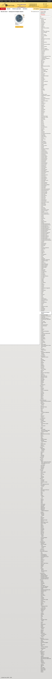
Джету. (42, 63)
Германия (42, 419)
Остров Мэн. (43, 181)
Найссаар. (43, 132)
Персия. (42, 216)
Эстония (42, 664)
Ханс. (42, 320)
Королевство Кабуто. (44, 100)
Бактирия (42, 378)
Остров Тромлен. (44, 195)
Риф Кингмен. (43, 244)
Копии (42, 487)
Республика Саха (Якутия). (45, 232)
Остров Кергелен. (44, 554)
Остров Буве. (43, 168)
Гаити (42, 410)
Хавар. (42, 640)
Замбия (42, 438)
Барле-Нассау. (43, 34)
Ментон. (42, 121)
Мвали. (42, 120)
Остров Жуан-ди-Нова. (45, 171)
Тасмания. (43, 294)
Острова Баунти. (44, 155)
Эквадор (42, 656)
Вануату (42, 397)
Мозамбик (42, 528)
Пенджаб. (42, 211)
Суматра (42, 450)
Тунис (42, 623)
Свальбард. (43, 258)
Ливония (42, 496)
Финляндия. (43, 308)
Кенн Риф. (42, 474)
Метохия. (42, 123)
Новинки (42, 11)
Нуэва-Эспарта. (43, 142)
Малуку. (42, 113)
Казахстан (42, 466)
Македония (43, 509)
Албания (42, 359)
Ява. (42, 347)
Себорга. (42, 261)
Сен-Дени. (43, 272)
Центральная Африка (44, 642)
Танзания (42, 614)
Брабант (42, 353)
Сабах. (42, 253)
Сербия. (42, 279)
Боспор (42, 391)
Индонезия (42, 448)
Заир (41, 437)
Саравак (42, 515)
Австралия (42, 348)
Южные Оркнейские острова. (46, 345)
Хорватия (42, 641)
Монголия (42, 531)
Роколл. (42, 246)
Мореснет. (43, 129)
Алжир (42, 361)
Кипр (41, 475)
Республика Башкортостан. (45, 223)
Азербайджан (43, 355)
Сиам (42, 611)
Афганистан (43, 374)
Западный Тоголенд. (44, 69)
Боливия (42, 389)
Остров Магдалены (44, 555)
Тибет (42, 615)
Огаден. (42, 144)
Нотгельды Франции (44, 551)
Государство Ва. (44, 57)
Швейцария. (43, 335)
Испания (42, 457)
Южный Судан (43, 669)
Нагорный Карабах (44, 537)
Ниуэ (42, 545)
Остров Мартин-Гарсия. (45, 556)
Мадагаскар (43, 508)
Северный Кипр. (44, 267)
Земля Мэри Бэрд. (44, 71)
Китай (42, 478)
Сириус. (42, 283)
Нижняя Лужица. (44, 136)
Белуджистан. (43, 384)
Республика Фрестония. (45, 578)
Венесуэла (42, 403)
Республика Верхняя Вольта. (46, 224)
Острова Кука (43, 546)
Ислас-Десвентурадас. (45, 75)
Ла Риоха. (42, 104)
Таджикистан (43, 609)
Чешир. (42, 332)
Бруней (42, 394)
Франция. (42, 310)
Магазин (3, 8)
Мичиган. (42, 124)
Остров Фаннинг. (44, 199)
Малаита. (42, 112)
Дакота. (42, 60)
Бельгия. (42, 36)
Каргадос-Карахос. (44, 84)
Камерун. (42, 80)
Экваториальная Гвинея (45, 657)
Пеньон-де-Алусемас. (44, 212)
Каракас (42, 404)
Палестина (42, 559)
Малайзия (42, 513)
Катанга (42, 486)
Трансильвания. (44, 298)
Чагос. (42, 326)
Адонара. (42, 21)
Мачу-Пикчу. (43, 119)
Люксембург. (43, 109)
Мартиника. (43, 118)
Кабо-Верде (43, 465)
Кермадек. (43, 88)
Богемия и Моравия (44, 646)
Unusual (42, 18)
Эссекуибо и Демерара (45, 412)
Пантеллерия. (43, 208)
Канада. (42, 82)
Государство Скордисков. (45, 58)
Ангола (42, 363)
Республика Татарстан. (45, 235)
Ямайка (42, 670)
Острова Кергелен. (44, 158)
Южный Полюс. (43, 346)
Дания (42, 428)
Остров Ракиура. (44, 185)
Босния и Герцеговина (44, 390)
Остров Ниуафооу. (44, 182)
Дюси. (42, 67)
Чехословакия (43, 648)
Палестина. (43, 207)
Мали (42, 516)
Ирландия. (43, 74)
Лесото (42, 498)
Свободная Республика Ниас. (46, 589)
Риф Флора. (43, 245)
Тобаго (42, 620)
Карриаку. (42, 85)
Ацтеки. (42, 33)
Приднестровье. (44, 221)
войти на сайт (23, 4)
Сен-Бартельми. (44, 271)
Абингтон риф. (43, 19)
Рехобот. (42, 242)
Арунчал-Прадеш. (44, 32)
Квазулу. (42, 86)
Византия (42, 405)
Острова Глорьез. (44, 157)
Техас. (42, 295)
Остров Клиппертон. (44, 174)
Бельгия (42, 385)
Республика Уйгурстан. (45, 236)
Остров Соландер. (44, 192)
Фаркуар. (42, 307)
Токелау (42, 547)
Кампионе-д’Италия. (44, 81)
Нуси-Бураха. (43, 141)
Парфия (42, 565)
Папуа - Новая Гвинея (44, 563)
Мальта (42, 518)
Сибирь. (42, 280)
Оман (42, 553)
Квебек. (42, 87)
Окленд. (42, 147)
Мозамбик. (43, 125)
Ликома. (42, 107)
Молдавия (42, 529)
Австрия (42, 351)
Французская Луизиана (44, 639)
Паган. (42, 206)
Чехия (42, 645)
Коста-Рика (42, 490)
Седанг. (42, 268)
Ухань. (42, 304)
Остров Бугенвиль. (44, 169)
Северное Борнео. (44, 266)
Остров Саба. (43, 187)
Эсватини (42, 661)
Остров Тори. (43, 194)
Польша (42, 568)
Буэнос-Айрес (43, 369)
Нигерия (42, 540)
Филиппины (43, 633)
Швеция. (42, 336)
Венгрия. (42, 43)
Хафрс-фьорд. (43, 322)
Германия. (43, 51)
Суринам (42, 603)
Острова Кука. (43, 161)
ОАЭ (41, 552)
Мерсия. (42, 122)
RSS (44, 11)
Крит (42, 424)
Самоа (42, 584)
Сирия (42, 596)
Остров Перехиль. (44, 183)
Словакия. (43, 284)
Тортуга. (42, 297)
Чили (41, 650)
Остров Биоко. (43, 166)
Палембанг (43, 449)
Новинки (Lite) (43, 12)
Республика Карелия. (44, 230)
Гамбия (42, 413)
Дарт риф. (43, 61)
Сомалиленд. (43, 290)
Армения (42, 370)
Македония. (43, 111)
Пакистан (42, 557)
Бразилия (42, 393)
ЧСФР (42, 649)
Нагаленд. (43, 131)
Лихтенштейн (43, 504)
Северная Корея (43, 590)
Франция (42, 638)
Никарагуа (42, 543)
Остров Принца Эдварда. (45, 184)
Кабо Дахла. (43, 79)
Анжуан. (42, 25)
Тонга (42, 618)
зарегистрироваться (21, 6)
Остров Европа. (43, 170)
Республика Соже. (44, 234)
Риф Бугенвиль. (43, 243)
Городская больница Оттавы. (46, 56)
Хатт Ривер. (43, 321)
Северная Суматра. (44, 265)
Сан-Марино (43, 585)
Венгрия (42, 402)
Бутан (42, 396)
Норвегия (42, 548)
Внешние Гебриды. (44, 48)
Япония (42, 671)
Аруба (42, 371)
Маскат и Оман (43, 523)
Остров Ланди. (43, 179)
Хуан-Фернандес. (44, 325)
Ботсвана (42, 392)
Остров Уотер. (43, 197)
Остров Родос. (43, 186)
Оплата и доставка (16, 8)
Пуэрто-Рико (43, 607)
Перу (41, 567)
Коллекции (42, 479)
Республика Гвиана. (44, 576)
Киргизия (42, 476)
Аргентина (42, 368)
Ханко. (42, 636)
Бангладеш (42, 379)
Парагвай (42, 564)
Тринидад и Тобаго (44, 619)
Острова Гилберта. (44, 156)
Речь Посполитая (44, 570)
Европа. (42, 68)
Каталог (8, 8)
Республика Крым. (44, 231)
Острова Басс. (43, 154)
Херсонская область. (44, 324)
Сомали (42, 600)
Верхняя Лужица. (44, 46)
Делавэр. (42, 62)
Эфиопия (42, 665)
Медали (42, 525)
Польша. (42, 217)
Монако (42, 530)
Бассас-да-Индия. (44, 35)
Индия (42, 447)
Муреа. (42, 130)
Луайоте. (42, 108)
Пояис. (42, 219)
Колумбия (42, 480)
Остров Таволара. (44, 193)
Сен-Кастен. (43, 273)
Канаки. (42, 83)
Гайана (42, 411)
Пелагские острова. (44, 210)
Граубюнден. (43, 59)
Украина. (42, 303)
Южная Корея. (43, 344)
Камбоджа (42, 467)
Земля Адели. (43, 70)
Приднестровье (43, 574)
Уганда (42, 626)
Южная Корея (43, 668)
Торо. (42, 296)
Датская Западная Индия (45, 430)
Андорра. (42, 24)
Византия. (42, 47)
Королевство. (43, 97)
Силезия (42, 571)
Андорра (42, 364)
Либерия (42, 499)
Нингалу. (42, 137)
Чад (41, 643)
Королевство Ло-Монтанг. (45, 489)
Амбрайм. (42, 362)
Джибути (42, 432)
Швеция (42, 652)
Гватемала (42, 415)
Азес (41, 358)
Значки (42, 442)
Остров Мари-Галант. (44, 180)
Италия (42, 459)
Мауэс (42, 524)
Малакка (42, 514)
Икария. (42, 72)
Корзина (37, 8)
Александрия (43, 360)
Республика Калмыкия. (45, 228)
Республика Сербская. (45, 233)
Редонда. (42, 222)
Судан (42, 602)
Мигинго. (42, 527)
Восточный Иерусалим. (45, 49)
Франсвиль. (43, 309)
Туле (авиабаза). (44, 302)
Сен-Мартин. (43, 274)
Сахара (42, 588)
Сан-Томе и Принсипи (44, 586)
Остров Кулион (43, 634)
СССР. (42, 292)
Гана (41, 414)
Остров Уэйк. (43, 198)
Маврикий (42, 506)
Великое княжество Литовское (46, 401)
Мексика (42, 526)
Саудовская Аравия (44, 587)
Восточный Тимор (44, 406)
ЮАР (41, 666)
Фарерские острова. (44, 306)
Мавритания (43, 507)
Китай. (42, 92)
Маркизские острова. (44, 117)
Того (41, 617)
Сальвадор (42, 583)
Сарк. (42, 256)
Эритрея (42, 660)
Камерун (42, 468)
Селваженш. (43, 270)
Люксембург (43, 505)
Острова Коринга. (44, 159)
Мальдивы (42, 517)
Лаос (41, 494)
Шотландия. (43, 337)
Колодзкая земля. (44, 94)
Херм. (42, 323)
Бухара (42, 628)
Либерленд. (43, 106)
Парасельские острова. (45, 209)
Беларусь (42, 382)
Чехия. (42, 330)
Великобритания (43, 400)
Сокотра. (42, 285)
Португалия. (43, 218)
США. (42, 293)
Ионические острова (44, 423)
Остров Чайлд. (43, 204)
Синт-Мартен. (43, 282)
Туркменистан (43, 624)
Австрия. (42, 20)
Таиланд (42, 610)
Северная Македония (45, 510)
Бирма (42, 536)
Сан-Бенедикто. (43, 254)
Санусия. (42, 255)
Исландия (42, 456)
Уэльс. (42, 305)
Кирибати (42, 477)
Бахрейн (42, 381)
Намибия (42, 538)
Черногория (43, 644)
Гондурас (42, 420)
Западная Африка (44, 439)
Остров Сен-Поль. (44, 191)
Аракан (42, 535)
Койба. (42, 93)
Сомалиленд (43, 601)
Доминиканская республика (45, 433)
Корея (42, 488)
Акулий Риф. (43, 22)
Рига (42, 497)
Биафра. (42, 37)
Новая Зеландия (43, 544)
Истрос (42, 458)
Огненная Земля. (44, 145)
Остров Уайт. (43, 196)
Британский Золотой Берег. (45, 38)
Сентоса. (42, 278)
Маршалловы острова (44, 522)
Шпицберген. (43, 338)
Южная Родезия (44, 441)
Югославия (42, 667)
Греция (42, 422)
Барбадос (42, 380)
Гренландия (43, 429)
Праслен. (42, 220)
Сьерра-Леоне (43, 608)
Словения (42, 598)
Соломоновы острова (44, 599)
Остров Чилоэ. (43, 205)
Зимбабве (42, 440)
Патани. (42, 566)
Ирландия (42, 455)
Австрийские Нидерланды (45, 352)
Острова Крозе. (43, 160)
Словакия (42, 597)
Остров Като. (43, 173)
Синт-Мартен (43, 595)
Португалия (43, 573)
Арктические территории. (45, 31)
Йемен (42, 460)
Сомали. (42, 286)
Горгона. (42, 55)
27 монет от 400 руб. (19, 26)
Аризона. (42, 30)
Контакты (25, 8)
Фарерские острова (44, 431)
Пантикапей (43, 425)
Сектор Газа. (43, 269)
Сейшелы (42, 591)
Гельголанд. (43, 50)
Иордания (42, 451)
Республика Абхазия (44, 575)
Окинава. (42, 146)
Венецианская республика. (45, 44)
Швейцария (43, 651)
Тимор (42, 616)
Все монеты (43, 13)
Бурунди (42, 395)
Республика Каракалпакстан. (46, 229)
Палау (42, 558)
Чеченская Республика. (45, 331)
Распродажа (43, 14)
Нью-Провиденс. (44, 143)
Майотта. (42, 110)
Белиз (42, 383)
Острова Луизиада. (44, 162)
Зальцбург (43, 354)
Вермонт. (42, 45)
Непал (42, 539)
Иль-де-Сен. (43, 73)
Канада (42, 469)
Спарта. (42, 291)
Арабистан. (43, 26)
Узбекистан (42, 627)
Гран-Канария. (43, 421)
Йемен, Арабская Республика (46, 461)
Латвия (42, 495)
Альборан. (43, 23)
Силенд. (42, 281)
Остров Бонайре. (44, 167)
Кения (42, 473)
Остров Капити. (43, 172)
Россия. (42, 249)
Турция (42, 625)
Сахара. (42, 257)
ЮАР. (42, 343)
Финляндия (43, 635)
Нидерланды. (43, 135)
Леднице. (42, 105)
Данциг (42, 569)
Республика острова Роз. (45, 577)
